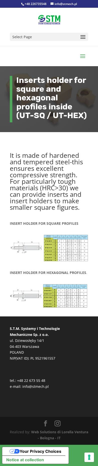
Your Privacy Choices (40, 451)
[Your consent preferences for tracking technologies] (89, 457)
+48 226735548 (35, 4)
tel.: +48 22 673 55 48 (27, 380)
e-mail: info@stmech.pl (29, 386)
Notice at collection (25, 459)
